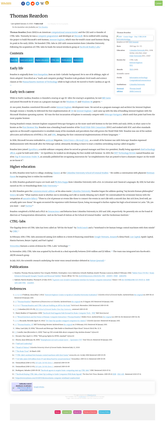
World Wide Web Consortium (93, 127)
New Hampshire (41, 74)
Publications (66, 60)
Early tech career (26, 60)
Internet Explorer (136, 63)
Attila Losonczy (135, 91)
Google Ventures (101, 237)
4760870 (109, 276)
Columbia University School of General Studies (87, 173)
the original (138, 295)
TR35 (131, 69)
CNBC (15, 231)
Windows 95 (71, 102)
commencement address (44, 191)
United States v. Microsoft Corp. (76, 140)
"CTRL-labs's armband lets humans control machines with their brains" (42, 355)
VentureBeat (15, 246)
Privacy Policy (104, 412)
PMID (116, 276)
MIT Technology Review (125, 153)
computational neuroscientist (64, 32)
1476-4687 (18, 283)
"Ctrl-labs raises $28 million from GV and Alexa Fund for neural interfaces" (43, 359)
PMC (103, 276)
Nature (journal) (97, 260)
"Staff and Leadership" (24, 344)
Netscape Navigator (113, 114)
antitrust (50, 140)
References (78, 60)
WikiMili (6, 3)
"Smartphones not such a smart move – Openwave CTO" (61, 340)
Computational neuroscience (140, 80)
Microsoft (78, 36)
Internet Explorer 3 (84, 111)
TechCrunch (82, 227)
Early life (14, 60)
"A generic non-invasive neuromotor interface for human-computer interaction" (82, 280)
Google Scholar (39, 387)
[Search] (47, 3)
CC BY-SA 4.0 (82, 396)
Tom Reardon (43, 27)
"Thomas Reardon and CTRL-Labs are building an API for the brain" (45, 305)
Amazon (113, 237)
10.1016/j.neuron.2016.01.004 (91, 276)
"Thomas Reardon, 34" (25, 324)
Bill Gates (106, 98)
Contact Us (67, 412)
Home (57, 412)
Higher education (42, 60)
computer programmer (48, 36)
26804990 (122, 276)
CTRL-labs (55, 60)
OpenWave (33, 149)
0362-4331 (120, 374)
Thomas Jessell (135, 89)
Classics (56, 173)
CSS (72, 111)
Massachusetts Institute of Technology (40, 82)
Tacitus (28, 206)
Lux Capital (135, 237)
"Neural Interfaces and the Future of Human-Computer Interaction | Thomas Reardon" (49, 317)
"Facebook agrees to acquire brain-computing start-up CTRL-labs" (65, 370)
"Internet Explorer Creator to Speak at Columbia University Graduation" (70, 295)
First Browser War (30, 127)
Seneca (13, 195)
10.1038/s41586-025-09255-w (135, 280)
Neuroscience (54, 211)
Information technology (139, 78)
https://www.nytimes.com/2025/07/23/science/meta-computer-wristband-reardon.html (48, 378)
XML (54, 135)
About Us (77, 412)
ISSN (148, 280)
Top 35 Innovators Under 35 (27, 157)
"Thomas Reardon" (24, 302)
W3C (131, 65)
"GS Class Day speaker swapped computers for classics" (65, 321)
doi (80, 276)
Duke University (136, 56)
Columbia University (137, 50)
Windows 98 (87, 102)
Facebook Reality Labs (90, 47)
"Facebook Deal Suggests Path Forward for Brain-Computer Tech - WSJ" (68, 313)
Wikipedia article (91, 395)
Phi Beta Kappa (61, 182)
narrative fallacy (30, 198)
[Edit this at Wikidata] (22, 390)
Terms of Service (90, 412)
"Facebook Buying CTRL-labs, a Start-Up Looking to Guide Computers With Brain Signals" (49, 374)
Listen (159, 3)
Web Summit (133, 42)
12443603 (30, 283)
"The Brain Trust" (22, 351)
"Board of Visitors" (22, 347)
